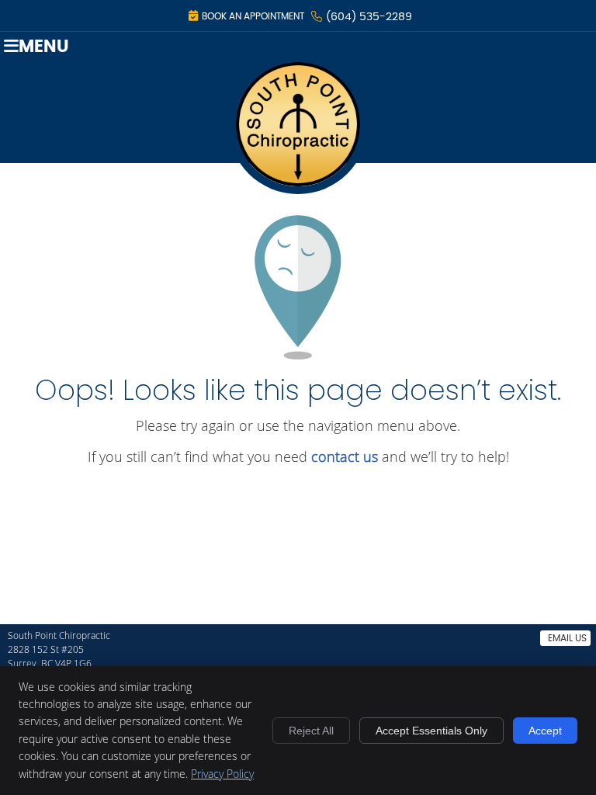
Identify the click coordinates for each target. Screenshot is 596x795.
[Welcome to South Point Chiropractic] (298, 188)
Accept (545, 730)
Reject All (311, 730)
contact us (344, 456)
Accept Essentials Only (431, 730)
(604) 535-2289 (369, 17)
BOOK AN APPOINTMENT (253, 16)
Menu (44, 47)
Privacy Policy (222, 773)
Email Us (567, 638)
